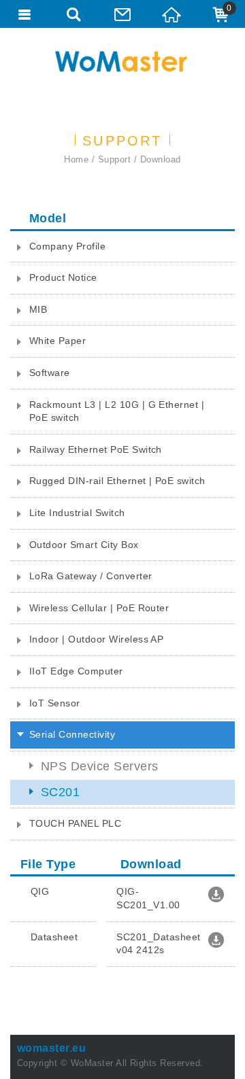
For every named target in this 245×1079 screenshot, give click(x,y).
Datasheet (56, 936)
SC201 (60, 792)
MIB (38, 309)
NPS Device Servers (100, 766)
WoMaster (122, 61)
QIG (41, 891)
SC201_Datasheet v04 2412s (158, 943)
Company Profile (67, 246)
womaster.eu (51, 1048)
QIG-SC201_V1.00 (149, 898)
